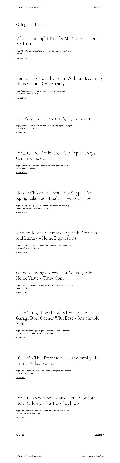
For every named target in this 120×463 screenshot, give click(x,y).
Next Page (99, 435)
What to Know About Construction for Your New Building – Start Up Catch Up (56, 400)
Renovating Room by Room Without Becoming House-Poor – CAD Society (59, 81)
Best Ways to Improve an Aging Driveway (54, 118)
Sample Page (99, 7)
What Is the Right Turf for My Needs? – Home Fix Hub (58, 41)
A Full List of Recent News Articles (29, 7)
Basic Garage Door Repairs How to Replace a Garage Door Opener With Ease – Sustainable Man (57, 318)
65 (23, 435)
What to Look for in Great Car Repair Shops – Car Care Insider (57, 155)
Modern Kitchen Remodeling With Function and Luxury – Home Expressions (56, 235)
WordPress (100, 456)
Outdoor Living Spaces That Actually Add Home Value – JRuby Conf (54, 275)
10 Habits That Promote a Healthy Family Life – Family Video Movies (59, 360)
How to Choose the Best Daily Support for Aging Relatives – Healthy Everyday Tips (54, 195)
